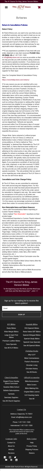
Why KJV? (31, 355)
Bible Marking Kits (31, 388)
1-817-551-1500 (24, 422)
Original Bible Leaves (32, 392)
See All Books (32, 372)
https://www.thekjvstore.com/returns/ (16, 80)
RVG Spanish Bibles (32, 328)
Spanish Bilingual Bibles (31, 335)
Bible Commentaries (31, 358)
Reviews (11, 453)
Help (32, 443)
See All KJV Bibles (11, 348)
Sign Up (21, 315)
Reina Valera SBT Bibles (32, 332)
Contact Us (11, 443)
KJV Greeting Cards (32, 395)
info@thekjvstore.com (12, 57)
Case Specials (11, 344)
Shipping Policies (31, 450)
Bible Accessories (32, 381)
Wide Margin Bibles (11, 332)
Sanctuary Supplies (11, 397)
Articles (11, 450)
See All (31, 399)
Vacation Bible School (11, 387)
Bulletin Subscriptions (11, 390)
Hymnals (11, 394)
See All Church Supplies (11, 401)
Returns (32, 453)
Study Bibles (11, 328)
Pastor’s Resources (32, 362)
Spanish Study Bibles (32, 339)
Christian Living (31, 365)
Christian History (32, 369)
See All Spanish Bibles (31, 346)
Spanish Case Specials (31, 342)
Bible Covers (31, 385)
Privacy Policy (32, 446)
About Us (11, 446)
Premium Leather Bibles (11, 341)
